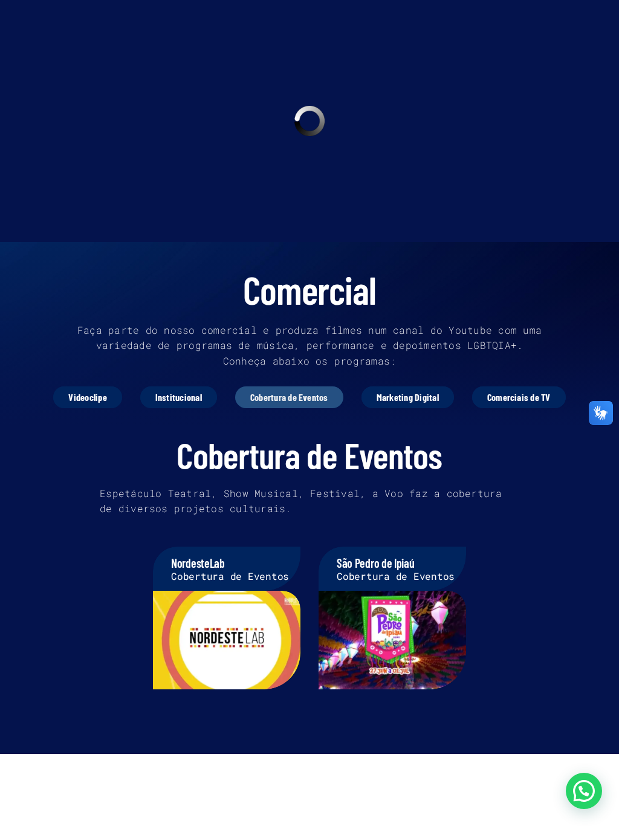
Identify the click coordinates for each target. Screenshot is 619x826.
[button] (584, 791)
